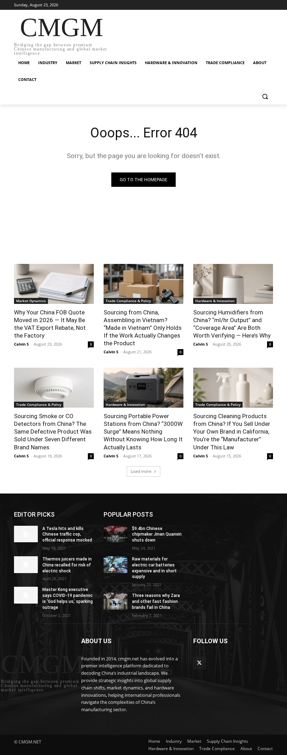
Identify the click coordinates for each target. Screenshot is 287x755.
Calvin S (21, 344)
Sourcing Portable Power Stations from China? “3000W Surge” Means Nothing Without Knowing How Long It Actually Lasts (143, 431)
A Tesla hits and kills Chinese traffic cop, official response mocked (67, 534)
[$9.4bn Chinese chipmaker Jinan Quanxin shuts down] (115, 534)
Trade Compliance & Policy (128, 300)
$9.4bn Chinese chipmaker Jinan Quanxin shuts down (157, 534)
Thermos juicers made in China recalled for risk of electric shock (67, 565)
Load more (141, 471)
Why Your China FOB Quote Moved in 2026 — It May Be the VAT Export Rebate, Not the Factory (50, 324)
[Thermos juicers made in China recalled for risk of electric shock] (26, 564)
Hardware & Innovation (214, 300)
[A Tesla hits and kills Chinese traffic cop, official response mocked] (26, 534)
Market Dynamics (31, 300)
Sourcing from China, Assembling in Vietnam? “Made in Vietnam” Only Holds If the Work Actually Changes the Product (143, 328)
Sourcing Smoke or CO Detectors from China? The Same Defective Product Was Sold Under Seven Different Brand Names (53, 431)
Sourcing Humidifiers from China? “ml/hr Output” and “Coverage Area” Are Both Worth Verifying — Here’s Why (232, 324)
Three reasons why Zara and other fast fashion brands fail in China (156, 601)
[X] (199, 663)
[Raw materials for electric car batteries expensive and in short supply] (115, 564)
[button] (265, 96)
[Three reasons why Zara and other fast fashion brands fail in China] (115, 601)
